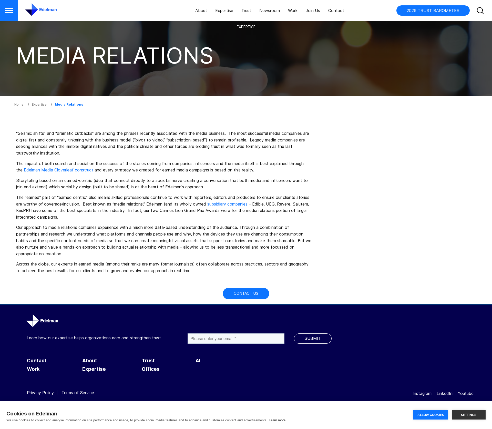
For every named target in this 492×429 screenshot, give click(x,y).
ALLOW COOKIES (430, 415)
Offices (151, 369)
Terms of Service (77, 392)
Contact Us (246, 293)
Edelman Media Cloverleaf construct (58, 169)
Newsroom (269, 10)
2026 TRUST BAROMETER (433, 10)
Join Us (313, 10)
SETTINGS (469, 415)
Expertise (224, 10)
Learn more (277, 420)
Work (293, 10)
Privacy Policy (40, 392)
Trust (246, 10)
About (201, 10)
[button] (9, 10)
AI (198, 361)
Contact (336, 10)
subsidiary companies (227, 204)
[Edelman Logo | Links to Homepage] (33, 12)
